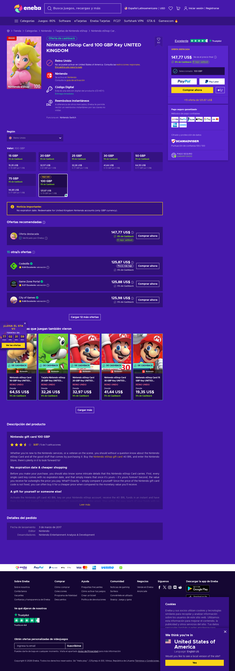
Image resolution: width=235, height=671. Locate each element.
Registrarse (212, 8)
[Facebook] (159, 587)
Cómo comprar (62, 587)
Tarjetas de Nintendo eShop (71, 31)
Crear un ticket (88, 595)
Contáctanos (20, 591)
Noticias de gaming (120, 587)
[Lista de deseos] (170, 8)
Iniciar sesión (196, 8)
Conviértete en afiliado (121, 595)
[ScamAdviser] (185, 141)
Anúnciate (142, 591)
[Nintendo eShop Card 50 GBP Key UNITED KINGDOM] (21, 395)
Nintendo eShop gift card (107, 457)
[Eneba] (27, 8)
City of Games (27, 298)
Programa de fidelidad (66, 595)
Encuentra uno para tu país (68, 67)
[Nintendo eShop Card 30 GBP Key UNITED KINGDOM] (116, 349)
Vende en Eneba (145, 587)
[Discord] (175, 587)
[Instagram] (170, 587)
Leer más (85, 505)
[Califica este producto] (21, 445)
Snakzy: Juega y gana (121, 600)
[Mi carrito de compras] (178, 8)
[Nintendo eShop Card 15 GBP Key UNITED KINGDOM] (148, 349)
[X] (164, 587)
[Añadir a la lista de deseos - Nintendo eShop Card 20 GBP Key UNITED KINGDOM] (94, 339)
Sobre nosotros (22, 587)
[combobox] (82, 8)
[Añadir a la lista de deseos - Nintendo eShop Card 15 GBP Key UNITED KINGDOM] (157, 339)
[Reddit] (180, 587)
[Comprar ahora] (184, 81)
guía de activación (75, 80)
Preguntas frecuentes (92, 587)
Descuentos (60, 600)
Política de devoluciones (93, 600)
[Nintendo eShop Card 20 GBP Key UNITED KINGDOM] (84, 349)
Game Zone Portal (29, 282)
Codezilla (24, 264)
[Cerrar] (225, 631)
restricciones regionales (128, 65)
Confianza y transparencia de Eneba (32, 600)
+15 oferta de (198, 100)
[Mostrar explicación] (47, 267)
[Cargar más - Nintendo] (49, 75)
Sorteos (114, 591)
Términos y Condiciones (147, 661)
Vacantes (19, 595)
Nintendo (46, 31)
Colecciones (61, 591)
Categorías (31, 31)
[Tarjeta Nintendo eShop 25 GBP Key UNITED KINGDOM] (53, 349)
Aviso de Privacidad (88, 651)
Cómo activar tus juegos (93, 591)
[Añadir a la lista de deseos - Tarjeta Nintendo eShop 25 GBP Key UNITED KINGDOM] (62, 339)
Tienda (17, 31)
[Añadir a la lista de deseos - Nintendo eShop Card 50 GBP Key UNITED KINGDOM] (30, 339)
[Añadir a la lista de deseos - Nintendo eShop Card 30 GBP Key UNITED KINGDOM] (125, 339)
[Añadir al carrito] (220, 90)
